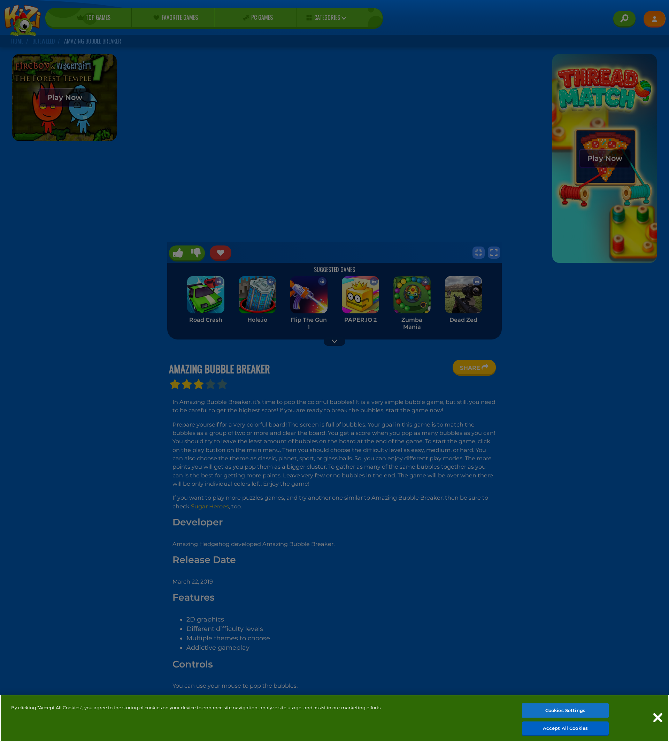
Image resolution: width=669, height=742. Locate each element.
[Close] (658, 717)
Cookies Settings (565, 710)
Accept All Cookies (565, 728)
